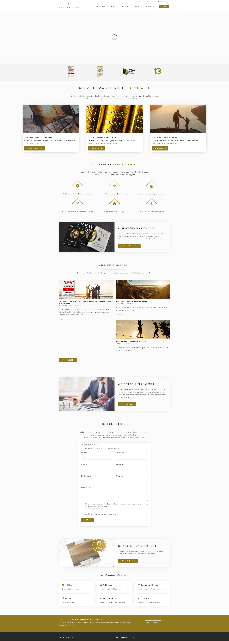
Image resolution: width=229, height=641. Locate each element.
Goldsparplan (87, 448)
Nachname (120, 464)
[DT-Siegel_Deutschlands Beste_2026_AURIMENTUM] (71, 67)
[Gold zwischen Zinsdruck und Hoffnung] (143, 329)
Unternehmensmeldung (75, 305)
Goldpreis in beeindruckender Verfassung (132, 301)
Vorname (84, 464)
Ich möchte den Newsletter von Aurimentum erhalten (101, 514)
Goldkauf (100, 448)
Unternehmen (120, 453)
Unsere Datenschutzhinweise (94, 509)
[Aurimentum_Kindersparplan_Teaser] (178, 105)
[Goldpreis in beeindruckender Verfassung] (143, 289)
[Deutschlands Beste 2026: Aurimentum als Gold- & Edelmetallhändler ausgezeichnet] (86, 289)
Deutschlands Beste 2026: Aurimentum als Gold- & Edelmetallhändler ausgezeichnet (85, 302)
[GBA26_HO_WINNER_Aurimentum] (129, 69)
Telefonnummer (121, 476)
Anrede (84, 453)
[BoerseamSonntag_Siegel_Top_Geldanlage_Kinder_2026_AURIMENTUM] (100, 67)
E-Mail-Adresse (86, 476)
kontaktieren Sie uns (136, 438)
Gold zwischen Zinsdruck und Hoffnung (131, 341)
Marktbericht (129, 303)
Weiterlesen (62, 319)
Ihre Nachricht (86, 488)
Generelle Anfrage (113, 448)
